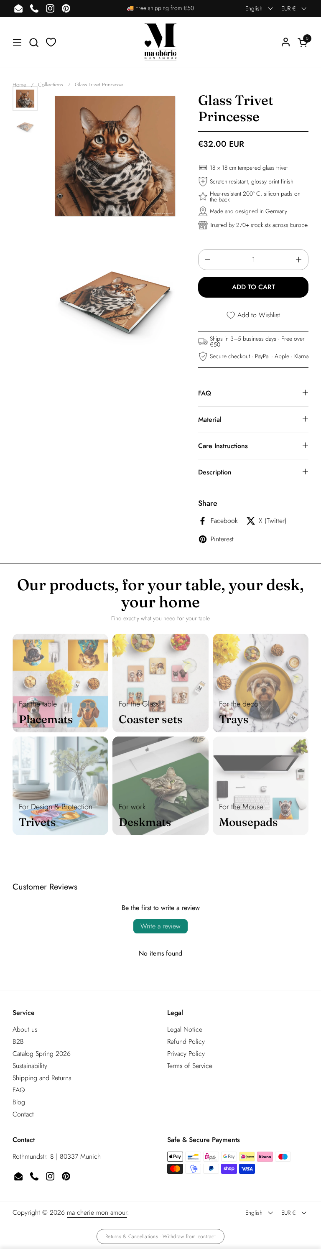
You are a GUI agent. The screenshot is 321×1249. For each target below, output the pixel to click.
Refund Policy (186, 1041)
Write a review (160, 926)
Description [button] (215, 472)
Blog (19, 1102)
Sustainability (30, 1066)
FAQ (19, 1090)
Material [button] (210, 419)
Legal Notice (184, 1029)
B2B (18, 1041)
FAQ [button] (204, 393)
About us (25, 1029)
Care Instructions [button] (223, 446)
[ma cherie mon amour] (160, 42)
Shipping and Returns (42, 1078)
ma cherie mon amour (97, 1212)
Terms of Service (189, 1066)
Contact (23, 1114)
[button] (33, 42)
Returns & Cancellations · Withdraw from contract (160, 1236)
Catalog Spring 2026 (42, 1053)
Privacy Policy (186, 1053)
